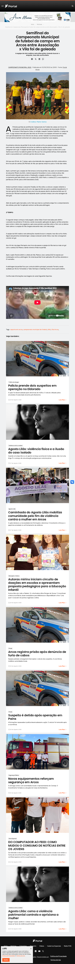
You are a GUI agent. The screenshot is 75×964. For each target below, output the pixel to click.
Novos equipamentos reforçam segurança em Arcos (31, 780)
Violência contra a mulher (15, 445)
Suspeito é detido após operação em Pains (35, 717)
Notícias (39, 24)
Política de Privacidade (58, 956)
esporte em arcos (16, 330)
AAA (49, 330)
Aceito (6, 960)
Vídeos (41, 946)
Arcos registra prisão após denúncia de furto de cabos (37, 653)
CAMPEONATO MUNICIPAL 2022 (20, 67)
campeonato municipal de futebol (35, 330)
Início (32, 24)
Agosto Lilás (12, 509)
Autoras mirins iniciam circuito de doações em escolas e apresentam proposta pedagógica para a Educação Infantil (37, 584)
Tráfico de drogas (14, 382)
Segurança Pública (14, 775)
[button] (2, 6)
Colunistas (23, 946)
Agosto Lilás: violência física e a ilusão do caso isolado (36, 450)
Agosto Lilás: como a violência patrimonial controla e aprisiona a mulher (33, 914)
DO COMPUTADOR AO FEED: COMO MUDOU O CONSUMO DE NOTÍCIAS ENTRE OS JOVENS (36, 845)
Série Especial (12, 838)
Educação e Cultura (14, 576)
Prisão (10, 648)
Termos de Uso (55, 960)
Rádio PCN (67, 946)
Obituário (33, 946)
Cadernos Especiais (54, 946)
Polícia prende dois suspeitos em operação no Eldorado (32, 387)
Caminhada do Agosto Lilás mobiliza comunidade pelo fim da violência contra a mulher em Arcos (35, 515)
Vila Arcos (55, 330)
